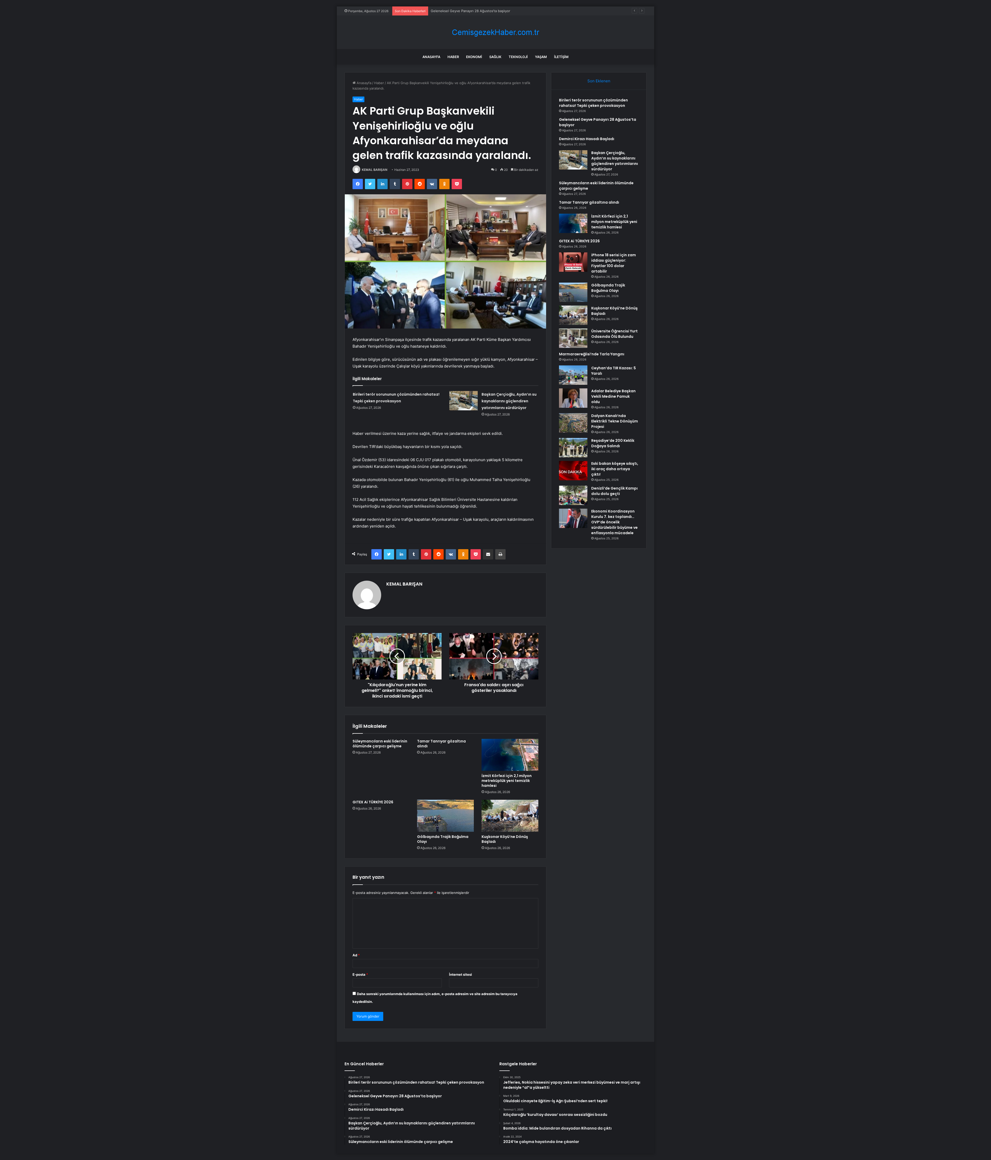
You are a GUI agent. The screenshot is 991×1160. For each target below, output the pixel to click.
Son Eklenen (598, 80)
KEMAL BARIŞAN (374, 170)
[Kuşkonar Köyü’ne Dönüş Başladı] (510, 816)
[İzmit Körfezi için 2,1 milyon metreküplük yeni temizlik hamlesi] (510, 755)
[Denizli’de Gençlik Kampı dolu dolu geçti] (573, 495)
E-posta (360, 974)
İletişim (561, 57)
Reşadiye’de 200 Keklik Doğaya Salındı (612, 443)
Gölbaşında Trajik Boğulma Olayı (442, 839)
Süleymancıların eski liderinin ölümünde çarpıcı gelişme (380, 744)
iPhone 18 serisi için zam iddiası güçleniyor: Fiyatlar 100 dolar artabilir (613, 263)
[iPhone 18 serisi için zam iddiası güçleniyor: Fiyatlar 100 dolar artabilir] (573, 262)
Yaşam (541, 57)
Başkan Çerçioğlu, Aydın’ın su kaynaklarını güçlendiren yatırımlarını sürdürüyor (509, 401)
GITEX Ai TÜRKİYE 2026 (373, 802)
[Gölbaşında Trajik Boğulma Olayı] (445, 816)
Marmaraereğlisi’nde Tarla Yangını (591, 354)
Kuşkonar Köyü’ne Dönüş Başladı (505, 839)
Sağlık (495, 57)
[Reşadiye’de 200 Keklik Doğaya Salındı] (573, 447)
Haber (453, 57)
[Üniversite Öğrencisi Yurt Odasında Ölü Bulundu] (573, 338)
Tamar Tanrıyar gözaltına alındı (441, 744)
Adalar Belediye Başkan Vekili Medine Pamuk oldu (613, 396)
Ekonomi (474, 57)
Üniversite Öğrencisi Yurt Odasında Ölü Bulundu (614, 334)
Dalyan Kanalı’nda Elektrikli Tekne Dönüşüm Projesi (614, 421)
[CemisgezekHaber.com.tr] (495, 32)
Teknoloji (518, 57)
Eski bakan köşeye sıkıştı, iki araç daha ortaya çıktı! (614, 469)
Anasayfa (431, 57)
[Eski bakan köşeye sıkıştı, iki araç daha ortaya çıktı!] (573, 470)
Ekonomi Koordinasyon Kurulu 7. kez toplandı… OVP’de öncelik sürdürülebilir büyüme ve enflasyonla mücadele (614, 522)
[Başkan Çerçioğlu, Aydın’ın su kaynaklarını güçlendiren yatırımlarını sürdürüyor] (463, 400)
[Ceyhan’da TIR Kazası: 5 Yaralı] (573, 375)
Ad (356, 955)
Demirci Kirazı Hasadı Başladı (453, 11)
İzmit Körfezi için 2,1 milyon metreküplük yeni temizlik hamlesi (507, 780)
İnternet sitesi (460, 974)
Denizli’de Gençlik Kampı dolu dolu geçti (614, 491)
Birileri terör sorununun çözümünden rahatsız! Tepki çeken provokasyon (593, 103)
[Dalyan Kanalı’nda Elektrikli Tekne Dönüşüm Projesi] (573, 423)
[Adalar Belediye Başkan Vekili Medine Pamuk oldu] (573, 398)
